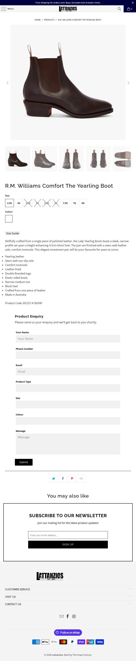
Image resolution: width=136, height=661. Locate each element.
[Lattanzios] (68, 8)
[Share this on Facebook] (63, 478)
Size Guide (12, 233)
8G (83, 203)
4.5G (9, 203)
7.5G (65, 203)
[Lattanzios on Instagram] (74, 616)
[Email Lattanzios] (61, 616)
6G (56, 203)
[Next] (128, 83)
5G (37, 203)
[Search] (119, 8)
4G (18, 203)
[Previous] (8, 83)
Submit (23, 462)
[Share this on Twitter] (53, 478)
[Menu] (2, 8)
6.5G (46, 203)
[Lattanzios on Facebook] (67, 616)
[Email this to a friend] (81, 478)
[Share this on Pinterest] (72, 478)
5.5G (28, 203)
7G (74, 203)
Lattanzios (57, 654)
